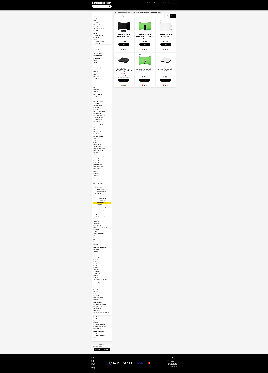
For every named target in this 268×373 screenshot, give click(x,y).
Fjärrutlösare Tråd (97, 306)
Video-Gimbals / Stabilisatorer (100, 279)
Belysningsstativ (97, 241)
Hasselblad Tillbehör (98, 69)
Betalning (93, 363)
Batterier (95, 314)
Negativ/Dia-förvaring (98, 154)
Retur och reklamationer (96, 366)
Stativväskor (96, 293)
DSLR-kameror (96, 21)
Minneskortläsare (97, 128)
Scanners (95, 322)
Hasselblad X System (98, 67)
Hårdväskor (96, 291)
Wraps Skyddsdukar (98, 297)
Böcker (95, 338)
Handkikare (96, 89)
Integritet (93, 367)
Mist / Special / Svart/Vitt (99, 111)
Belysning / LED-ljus (98, 166)
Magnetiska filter (97, 113)
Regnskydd (95, 299)
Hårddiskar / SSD (97, 131)
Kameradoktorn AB (172, 357)
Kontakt (92, 360)
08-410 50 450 (174, 361)
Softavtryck (96, 255)
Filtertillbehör (96, 121)
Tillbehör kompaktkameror (99, 28)
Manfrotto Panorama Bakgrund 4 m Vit (166, 35)
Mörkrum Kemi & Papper (99, 156)
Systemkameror (97, 37)
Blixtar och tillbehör (98, 24)
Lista (168, 15)
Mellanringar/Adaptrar (98, 99)
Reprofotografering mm (98, 158)
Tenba (94, 286)
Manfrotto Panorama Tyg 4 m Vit (166, 70)
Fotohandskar (96, 295)
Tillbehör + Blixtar (97, 53)
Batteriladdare (96, 310)
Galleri (173, 15)
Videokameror (96, 223)
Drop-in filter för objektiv (99, 115)
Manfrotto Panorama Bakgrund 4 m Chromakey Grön (144, 36)
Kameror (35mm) (97, 144)
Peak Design (96, 249)
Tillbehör (95, 62)
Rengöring (95, 244)
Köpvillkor (93, 361)
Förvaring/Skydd (97, 133)
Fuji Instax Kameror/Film (99, 148)
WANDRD (95, 289)
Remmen (95, 253)
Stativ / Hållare (96, 162)
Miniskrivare (96, 152)
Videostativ (96, 269)
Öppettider (149, 2)
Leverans (93, 364)
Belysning (95, 238)
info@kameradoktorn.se (171, 360)
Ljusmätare (96, 218)
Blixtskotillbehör (97, 308)
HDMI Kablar (96, 229)
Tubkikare (95, 91)
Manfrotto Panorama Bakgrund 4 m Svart (124, 35)
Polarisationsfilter (97, 105)
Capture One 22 (97, 328)
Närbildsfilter (96, 109)
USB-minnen (96, 130)
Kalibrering (95, 320)
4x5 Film (95, 142)
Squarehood (96, 251)
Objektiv (95, 39)
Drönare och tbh (97, 225)
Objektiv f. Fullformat (98, 49)
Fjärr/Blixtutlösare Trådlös (99, 304)
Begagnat (95, 71)
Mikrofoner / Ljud (97, 164)
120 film (95, 140)
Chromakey (99, 204)
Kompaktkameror (97, 26)
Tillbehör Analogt (97, 146)
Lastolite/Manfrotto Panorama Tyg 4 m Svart (124, 70)
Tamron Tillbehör (97, 85)
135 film (95, 138)
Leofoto (95, 261)
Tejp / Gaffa (97, 209)
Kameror (95, 60)
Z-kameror (95, 17)
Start (115, 12)
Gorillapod (95, 277)
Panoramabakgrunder (102, 202)
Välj (123, 44)
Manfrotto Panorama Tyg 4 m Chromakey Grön (144, 70)
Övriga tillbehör (96, 168)
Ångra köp (93, 368)
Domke (95, 288)
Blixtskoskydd (96, 257)
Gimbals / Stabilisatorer (99, 233)
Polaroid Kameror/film (98, 150)
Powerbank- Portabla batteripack (101, 312)
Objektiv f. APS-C (97, 51)
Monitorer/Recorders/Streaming (100, 227)
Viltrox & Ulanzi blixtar (98, 183)
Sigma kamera (96, 76)
